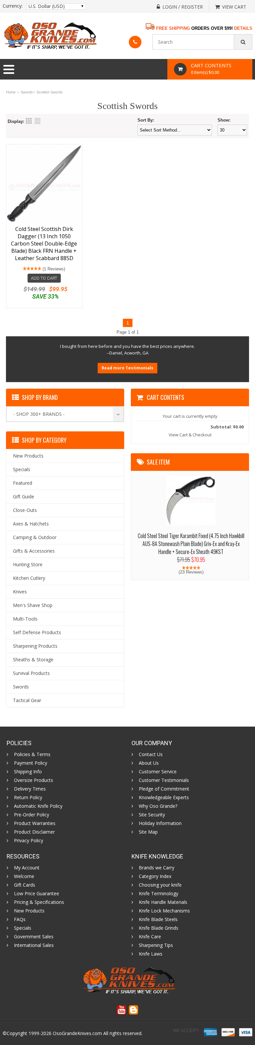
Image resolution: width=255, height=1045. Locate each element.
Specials (22, 928)
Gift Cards (24, 885)
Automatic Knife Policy (38, 806)
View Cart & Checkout (190, 435)
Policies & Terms (32, 754)
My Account (27, 867)
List (38, 121)
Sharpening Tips (156, 945)
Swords (27, 92)
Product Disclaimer (34, 832)
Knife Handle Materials (163, 902)
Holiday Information (160, 823)
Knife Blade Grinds (158, 928)
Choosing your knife (160, 885)
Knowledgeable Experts (164, 797)
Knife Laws (150, 954)
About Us (149, 763)
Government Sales (33, 936)
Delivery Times (30, 789)
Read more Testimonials (127, 368)
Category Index (155, 876)
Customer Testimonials (164, 780)
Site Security (152, 814)
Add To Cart (44, 278)
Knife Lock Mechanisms (164, 910)
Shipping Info (28, 771)
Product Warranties (34, 823)
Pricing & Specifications (39, 902)
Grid (29, 121)
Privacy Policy (28, 840)
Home (11, 92)
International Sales (34, 945)
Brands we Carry (156, 867)
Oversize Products (33, 780)
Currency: (13, 6)
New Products (29, 910)
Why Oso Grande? (158, 806)
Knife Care (150, 936)
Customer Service (158, 771)
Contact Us (151, 754)
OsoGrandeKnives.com (77, 1033)
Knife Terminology (158, 893)
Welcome (24, 876)
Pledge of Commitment (164, 789)
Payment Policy (30, 763)
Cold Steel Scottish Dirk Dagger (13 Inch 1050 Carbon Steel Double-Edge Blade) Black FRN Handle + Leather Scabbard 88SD (44, 243)
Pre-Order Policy (31, 814)
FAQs (20, 919)
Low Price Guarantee (36, 893)
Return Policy (28, 797)
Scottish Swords (50, 92)
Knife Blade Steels (158, 919)
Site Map (148, 832)
